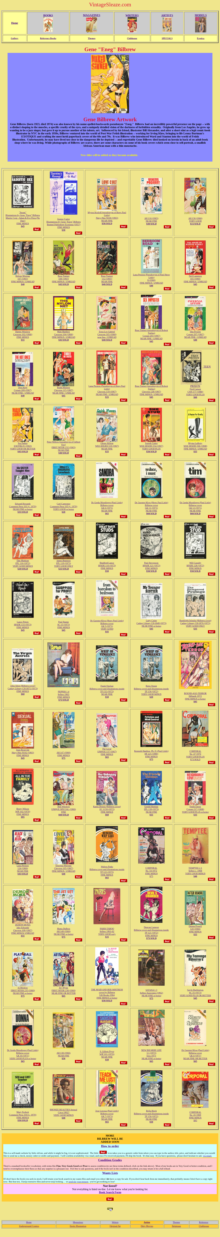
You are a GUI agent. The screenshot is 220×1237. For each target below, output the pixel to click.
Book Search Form (110, 1192)
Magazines (78, 1222)
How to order (110, 1146)
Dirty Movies (147, 1226)
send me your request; (79, 1181)
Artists (147, 1222)
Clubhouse (204, 1226)
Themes (176, 1222)
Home (29, 1222)
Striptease (176, 1226)
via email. (207, 1155)
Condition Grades (110, 1160)
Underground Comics (29, 1226)
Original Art (115, 1226)
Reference (203, 1222)
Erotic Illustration (78, 1226)
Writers (115, 1222)
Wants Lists (110, 1173)
